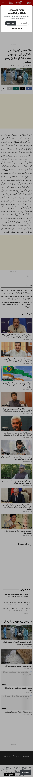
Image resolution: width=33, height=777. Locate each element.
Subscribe (10, 23)
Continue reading (16, 28)
